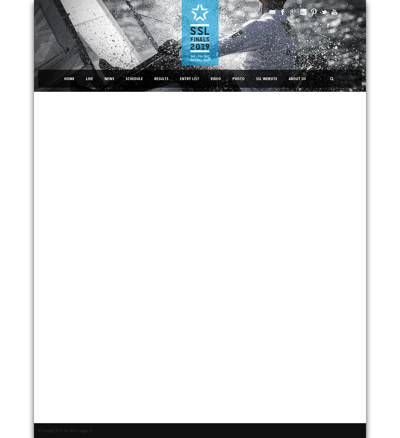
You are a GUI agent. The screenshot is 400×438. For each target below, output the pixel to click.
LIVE (89, 78)
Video (216, 78)
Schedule (134, 78)
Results (161, 78)
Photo (238, 78)
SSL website (266, 78)
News (109, 78)
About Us (297, 78)
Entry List (189, 78)
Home (69, 78)
